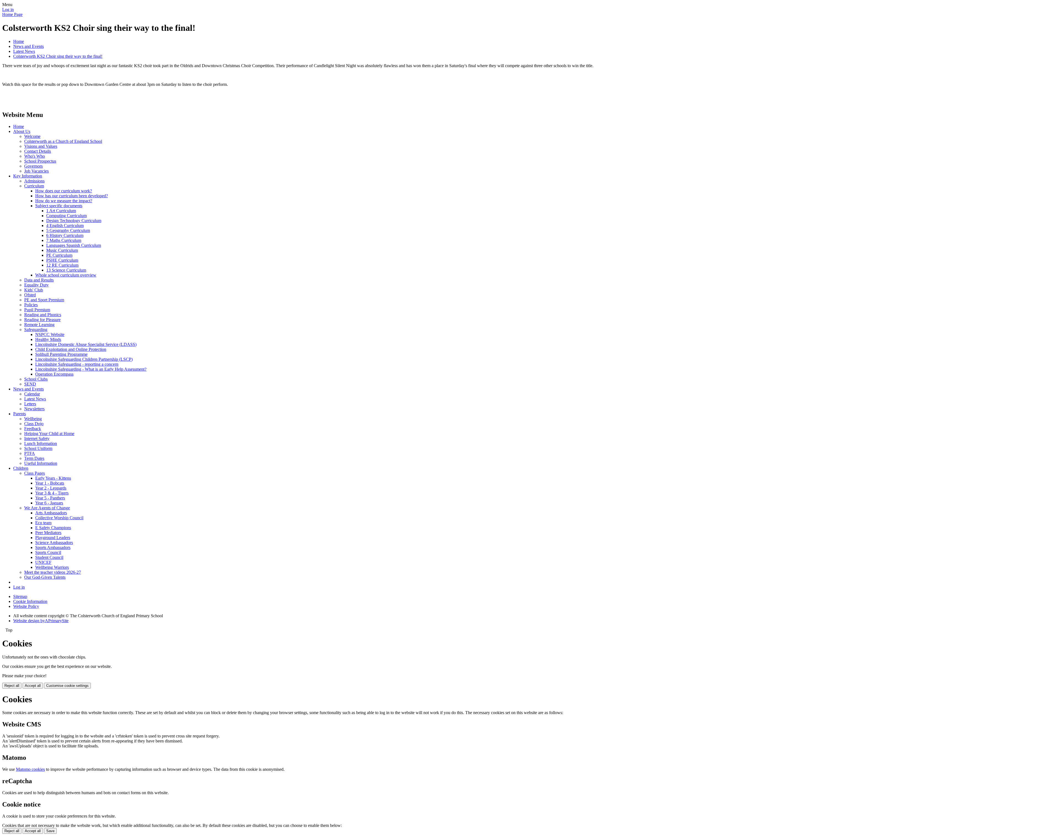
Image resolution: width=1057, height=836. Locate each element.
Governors (33, 166)
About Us (21, 131)
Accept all (33, 686)
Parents (19, 413)
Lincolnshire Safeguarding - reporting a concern (76, 364)
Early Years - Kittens (53, 478)
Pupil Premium (37, 309)
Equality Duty (36, 285)
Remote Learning (39, 324)
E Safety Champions (53, 527)
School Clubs (36, 379)
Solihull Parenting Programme (61, 354)
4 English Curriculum (65, 225)
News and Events (28, 46)
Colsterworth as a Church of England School (63, 141)
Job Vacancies (36, 171)
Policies (31, 304)
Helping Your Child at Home (49, 433)
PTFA (29, 453)
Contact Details (37, 151)
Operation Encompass (54, 374)
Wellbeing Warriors (52, 567)
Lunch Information (40, 443)
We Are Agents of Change (47, 508)
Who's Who (34, 156)
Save (50, 831)
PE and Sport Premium (44, 299)
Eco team (43, 522)
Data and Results (39, 280)
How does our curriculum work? (63, 190)
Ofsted (30, 295)
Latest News (24, 51)
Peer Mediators (48, 532)
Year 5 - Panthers (50, 498)
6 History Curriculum (64, 235)
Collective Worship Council (59, 517)
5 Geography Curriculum (68, 230)
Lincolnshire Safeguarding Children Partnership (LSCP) (84, 359)
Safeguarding (35, 329)
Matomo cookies (30, 769)
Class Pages (34, 473)
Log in (8, 9)
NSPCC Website (49, 334)
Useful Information (40, 463)
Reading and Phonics (42, 314)
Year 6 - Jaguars (49, 503)
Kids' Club (33, 290)
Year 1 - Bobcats (49, 483)
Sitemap (20, 596)
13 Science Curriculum (66, 270)
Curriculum (34, 186)
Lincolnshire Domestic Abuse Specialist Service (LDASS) (86, 344)
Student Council (49, 557)
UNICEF (43, 562)
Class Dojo (33, 423)
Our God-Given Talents (45, 577)
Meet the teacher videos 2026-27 (52, 572)
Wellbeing (33, 418)
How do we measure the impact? (63, 200)
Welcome (32, 136)
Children (20, 468)
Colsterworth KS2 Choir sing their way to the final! (57, 56)
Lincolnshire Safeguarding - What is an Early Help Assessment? (90, 369)
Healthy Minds (48, 339)
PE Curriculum (59, 255)
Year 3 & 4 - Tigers (52, 493)
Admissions (34, 181)
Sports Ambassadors (52, 547)
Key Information (27, 176)
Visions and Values (40, 146)
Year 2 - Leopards (50, 488)
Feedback (32, 428)
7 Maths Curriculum (63, 240)
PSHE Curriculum (62, 260)
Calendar (32, 394)
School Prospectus (40, 161)
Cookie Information (30, 601)
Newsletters (34, 408)
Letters (30, 403)
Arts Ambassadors (51, 512)
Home (18, 41)
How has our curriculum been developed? (71, 195)
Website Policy (26, 606)
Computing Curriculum (66, 215)
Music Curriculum (62, 250)
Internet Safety (37, 438)
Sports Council (48, 552)
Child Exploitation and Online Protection (70, 349)
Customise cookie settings (67, 686)
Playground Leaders (52, 537)
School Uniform (38, 448)
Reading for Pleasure (42, 319)
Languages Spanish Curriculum (73, 245)
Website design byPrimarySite (41, 620)
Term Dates (34, 458)
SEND (30, 384)
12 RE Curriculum (62, 265)
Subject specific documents (58, 205)
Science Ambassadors (54, 542)
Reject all (11, 686)
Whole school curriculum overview (65, 275)
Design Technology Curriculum (73, 220)
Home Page (12, 14)
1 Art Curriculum (61, 210)
